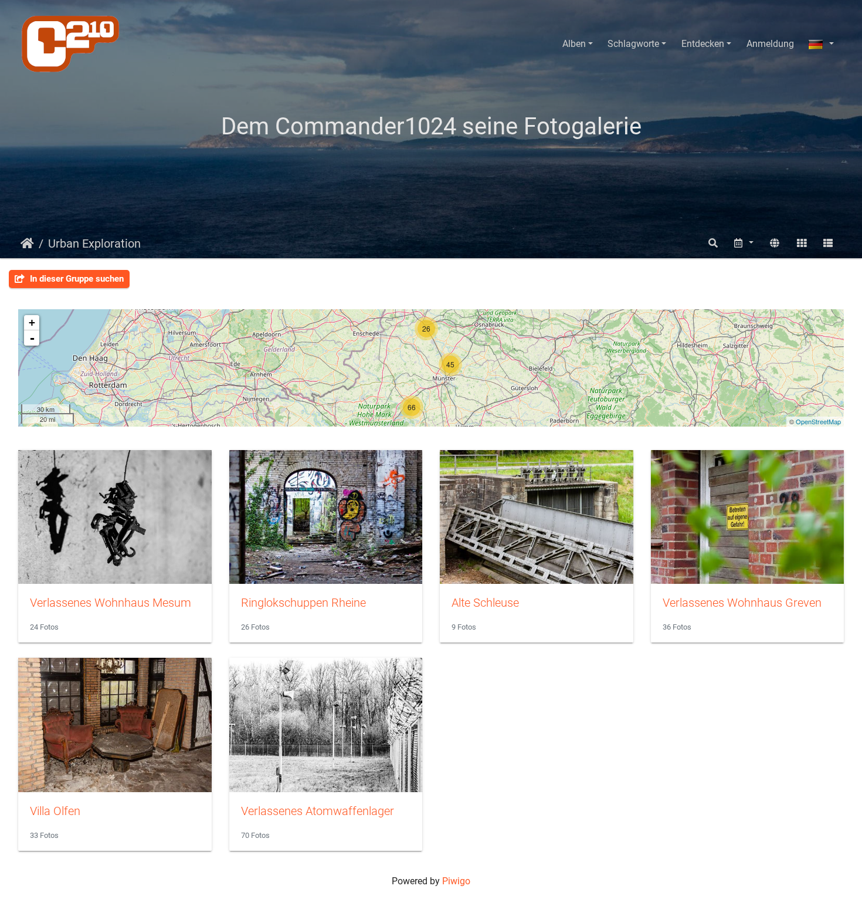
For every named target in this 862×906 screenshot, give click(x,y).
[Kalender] (743, 243)
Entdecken (702, 43)
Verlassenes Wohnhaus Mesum (110, 603)
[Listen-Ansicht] (828, 243)
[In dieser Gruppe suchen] (713, 243)
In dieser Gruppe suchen (76, 278)
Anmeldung (770, 43)
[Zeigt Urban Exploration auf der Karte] (774, 243)
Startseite (27, 243)
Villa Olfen (55, 811)
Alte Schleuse (485, 603)
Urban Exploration (94, 243)
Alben (574, 43)
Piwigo (456, 881)
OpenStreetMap (818, 421)
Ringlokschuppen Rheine (303, 603)
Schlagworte (633, 43)
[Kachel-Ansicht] (801, 243)
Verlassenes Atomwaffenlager (317, 811)
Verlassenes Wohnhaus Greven (742, 603)
